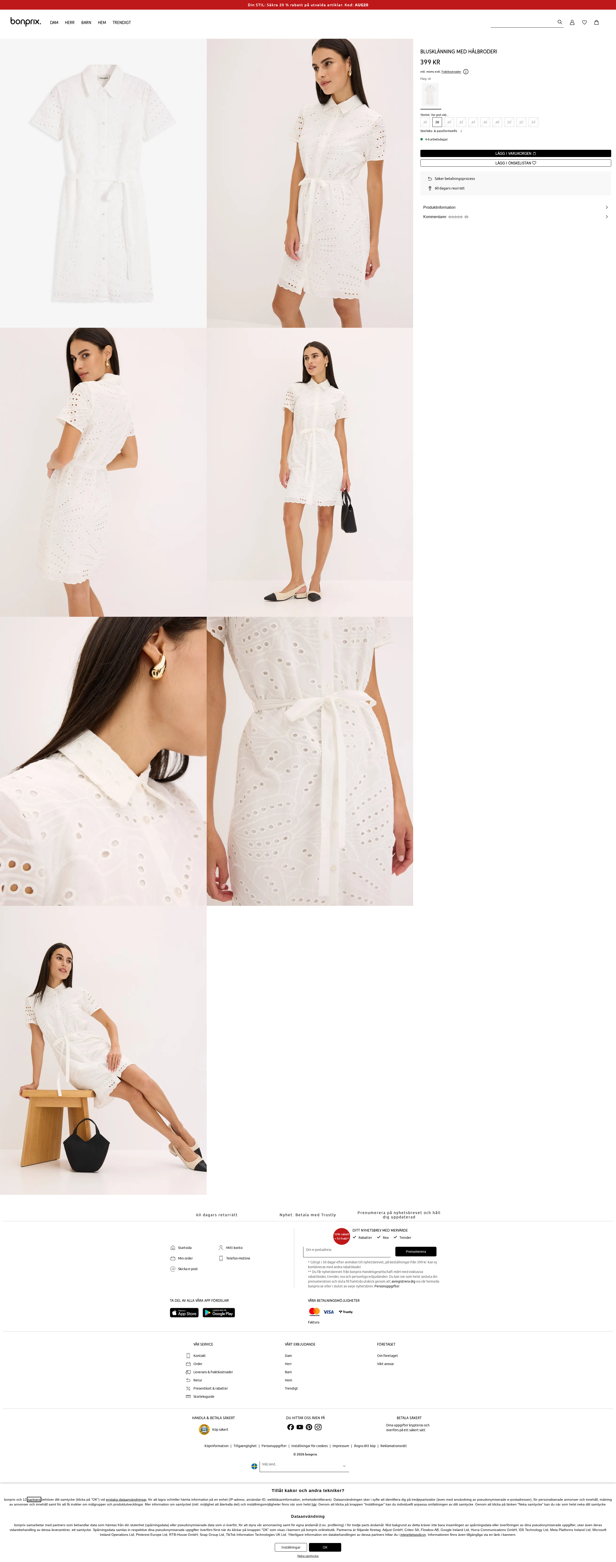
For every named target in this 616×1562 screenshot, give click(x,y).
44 (473, 122)
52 (521, 122)
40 (449, 122)
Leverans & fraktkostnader (213, 1372)
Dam (54, 22)
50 (509, 122)
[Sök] (560, 22)
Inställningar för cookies (309, 1446)
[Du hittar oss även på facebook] (290, 1427)
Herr (70, 22)
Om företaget (387, 1356)
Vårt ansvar (385, 1364)
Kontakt (199, 1356)
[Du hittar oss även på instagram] (318, 1427)
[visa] (328, 1312)
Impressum (341, 1446)
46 (485, 122)
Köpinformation (217, 1446)
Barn (86, 22)
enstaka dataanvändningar (126, 1499)
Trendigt (122, 22)
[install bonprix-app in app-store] (186, 1312)
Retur (197, 1380)
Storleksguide (203, 1396)
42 (461, 122)
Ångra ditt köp (365, 1446)
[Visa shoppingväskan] (597, 25)
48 (497, 122)
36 (425, 122)
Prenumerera (416, 1251)
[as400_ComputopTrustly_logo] (346, 1312)
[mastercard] (314, 1312)
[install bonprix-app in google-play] (221, 1312)
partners (34, 1499)
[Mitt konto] (572, 25)
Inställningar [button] (291, 1547)
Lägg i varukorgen (514, 153)
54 (533, 122)
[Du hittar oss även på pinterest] (309, 1427)
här (314, 1504)
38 (437, 122)
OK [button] (325, 1547)
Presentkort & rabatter (210, 1388)
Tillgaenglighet (245, 1446)
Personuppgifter (386, 1286)
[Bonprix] (26, 25)
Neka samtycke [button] (308, 1556)
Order (197, 1364)
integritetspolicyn (413, 1535)
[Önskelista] (585, 25)
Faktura (313, 1322)
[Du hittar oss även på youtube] (299, 1427)
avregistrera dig (403, 1281)
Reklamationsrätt (393, 1446)
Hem (102, 22)
